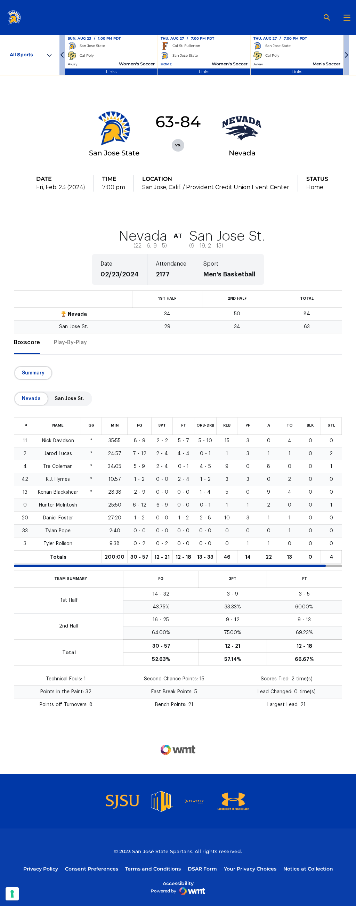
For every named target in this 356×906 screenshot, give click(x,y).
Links (111, 71)
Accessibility (178, 883)
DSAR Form (202, 869)
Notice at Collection (308, 869)
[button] (62, 55)
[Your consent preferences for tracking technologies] (12, 893)
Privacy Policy (40, 869)
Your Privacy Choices (250, 869)
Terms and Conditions (153, 869)
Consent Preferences (91, 869)
